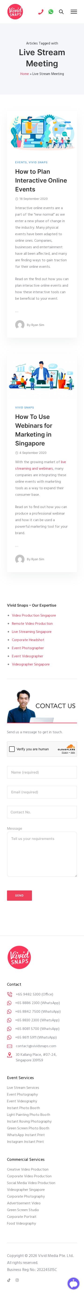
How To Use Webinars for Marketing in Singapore (33, 430)
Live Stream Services (23, 1088)
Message (14, 828)
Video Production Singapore (34, 616)
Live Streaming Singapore (32, 632)
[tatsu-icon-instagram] (17, 1280)
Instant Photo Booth (23, 1108)
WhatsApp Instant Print (26, 1135)
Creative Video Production (28, 1170)
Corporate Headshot (28, 640)
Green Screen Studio (23, 1210)
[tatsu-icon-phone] (41, 11)
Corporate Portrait (21, 1217)
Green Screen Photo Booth (28, 1128)
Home (24, 74)
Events (21, 162)
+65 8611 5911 (25, 1038)
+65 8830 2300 (27, 1020)
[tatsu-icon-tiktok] (9, 1280)
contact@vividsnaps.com (36, 1046)
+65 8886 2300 (27, 1003)
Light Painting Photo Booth (28, 1115)
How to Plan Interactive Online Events (41, 180)
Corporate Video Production (29, 1176)
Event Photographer (28, 648)
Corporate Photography (26, 1197)
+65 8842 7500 (27, 1012)
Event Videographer (27, 656)
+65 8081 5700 (27, 1029)
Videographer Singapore (31, 665)
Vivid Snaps (38, 162)
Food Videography (21, 1224)
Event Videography (22, 1101)
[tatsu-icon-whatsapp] (51, 11)
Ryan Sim (37, 325)
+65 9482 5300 (28, 995)
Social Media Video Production (31, 1183)
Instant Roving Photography (29, 1122)
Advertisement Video (24, 1203)
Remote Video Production (32, 624)
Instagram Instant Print (25, 1142)
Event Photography (22, 1095)
